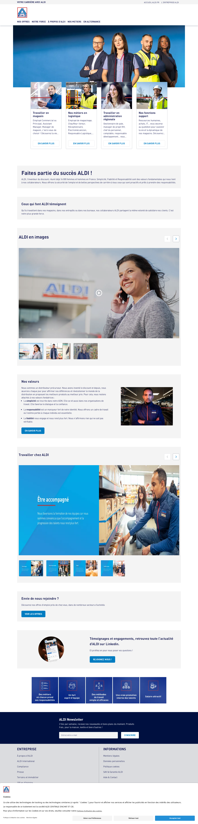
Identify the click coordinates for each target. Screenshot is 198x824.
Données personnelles (114, 761)
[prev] (167, 239)
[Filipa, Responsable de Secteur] (99, 293)
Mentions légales (111, 755)
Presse (20, 771)
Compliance (22, 766)
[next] (176, 239)
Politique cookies (111, 766)
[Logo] (22, 12)
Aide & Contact (110, 777)
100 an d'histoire (25, 782)
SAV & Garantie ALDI (113, 771)
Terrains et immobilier (28, 777)
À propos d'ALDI (25, 755)
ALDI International (26, 761)
